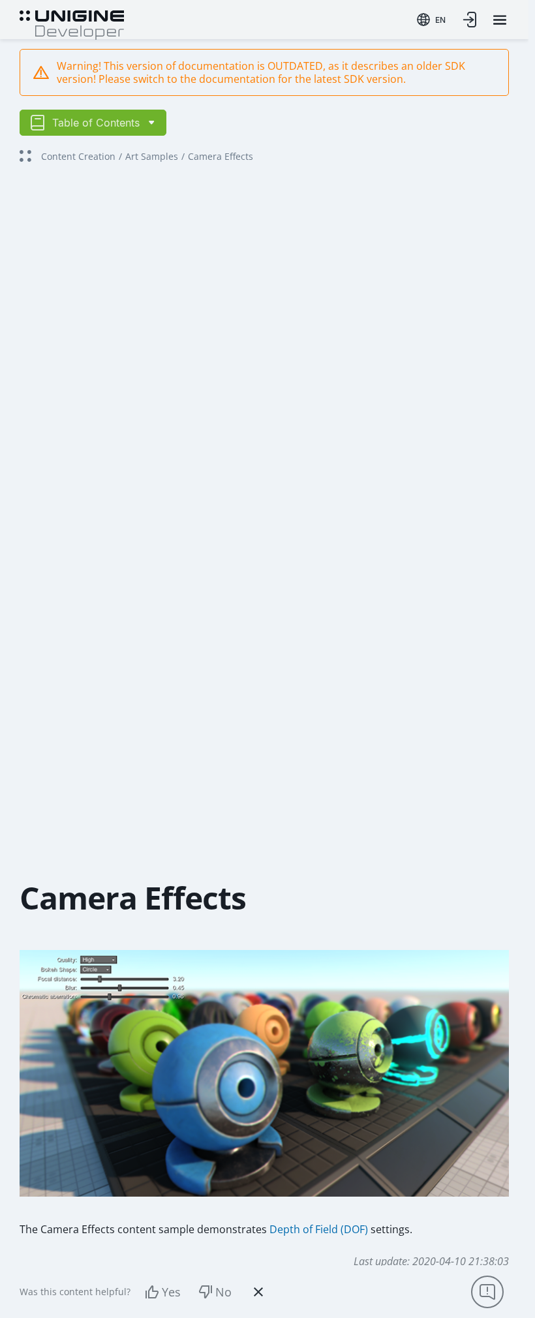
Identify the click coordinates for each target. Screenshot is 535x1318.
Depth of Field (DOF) (318, 1229)
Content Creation (78, 156)
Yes (171, 1292)
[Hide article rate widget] (258, 1291)
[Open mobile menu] (500, 20)
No (223, 1292)
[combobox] (431, 19)
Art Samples (151, 156)
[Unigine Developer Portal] (72, 23)
